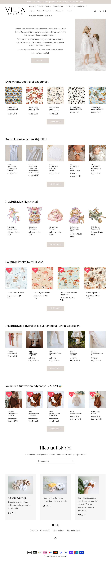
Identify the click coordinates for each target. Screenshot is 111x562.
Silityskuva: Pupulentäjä (95, 228)
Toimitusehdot (58, 531)
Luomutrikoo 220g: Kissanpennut (54, 109)
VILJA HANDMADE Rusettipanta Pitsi (96, 167)
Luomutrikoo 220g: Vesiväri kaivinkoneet (13, 109)
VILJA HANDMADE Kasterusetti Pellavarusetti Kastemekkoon (34, 168)
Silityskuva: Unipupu (53, 228)
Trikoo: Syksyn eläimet (42, 293)
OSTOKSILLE (40, 60)
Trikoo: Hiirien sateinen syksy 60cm (68, 294)
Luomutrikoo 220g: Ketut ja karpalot (34, 109)
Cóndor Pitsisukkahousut (97, 353)
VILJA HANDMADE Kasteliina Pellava (53, 167)
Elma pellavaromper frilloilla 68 (34, 413)
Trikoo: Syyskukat (92, 293)
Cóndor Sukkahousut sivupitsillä (33, 353)
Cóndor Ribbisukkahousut (55, 353)
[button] (44, 6)
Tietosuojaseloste (73, 531)
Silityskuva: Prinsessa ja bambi (74, 229)
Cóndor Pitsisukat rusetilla (73, 353)
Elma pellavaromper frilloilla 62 (54, 413)
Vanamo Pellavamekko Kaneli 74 (13, 413)
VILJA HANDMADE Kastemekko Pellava (12, 167)
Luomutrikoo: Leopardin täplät (76, 108)
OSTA (10, 513)
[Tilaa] (72, 461)
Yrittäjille (34, 531)
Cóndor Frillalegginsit (12, 352)
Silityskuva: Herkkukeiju (33, 228)
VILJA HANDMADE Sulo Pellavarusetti (75, 167)
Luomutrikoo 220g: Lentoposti (97, 108)
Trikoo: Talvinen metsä (16, 293)
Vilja (51, 556)
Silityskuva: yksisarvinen (12, 228)
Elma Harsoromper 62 (76, 412)
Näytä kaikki (55, 122)
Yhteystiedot (45, 531)
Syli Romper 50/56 (95, 412)
